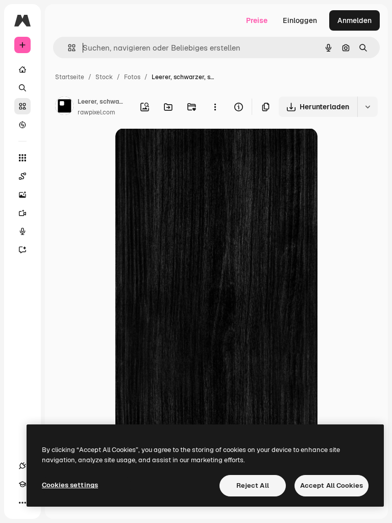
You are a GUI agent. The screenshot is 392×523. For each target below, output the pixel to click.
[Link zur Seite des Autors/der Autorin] (64, 107)
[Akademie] (22, 484)
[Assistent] (22, 250)
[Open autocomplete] (68, 48)
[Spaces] (22, 176)
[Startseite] (22, 69)
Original (180, 148)
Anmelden (354, 20)
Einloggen (300, 20)
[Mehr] (22, 502)
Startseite (69, 77)
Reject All (252, 485)
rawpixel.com (96, 112)
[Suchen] (22, 88)
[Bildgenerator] (22, 194)
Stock (104, 77)
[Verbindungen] (22, 466)
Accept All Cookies (331, 485)
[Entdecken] (22, 124)
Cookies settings (70, 485)
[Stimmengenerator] (22, 231)
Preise (256, 20)
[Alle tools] (22, 158)
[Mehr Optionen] (215, 107)
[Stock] (22, 106)
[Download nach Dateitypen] (367, 107)
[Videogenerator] (22, 213)
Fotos (132, 77)
